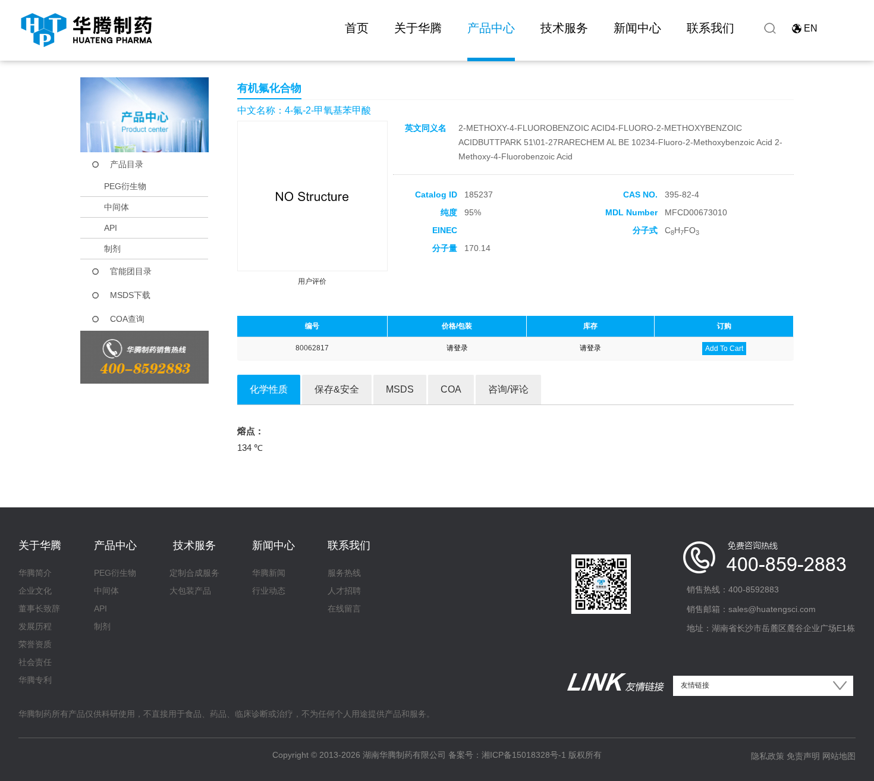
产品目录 (126, 164)
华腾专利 (35, 680)
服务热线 (344, 573)
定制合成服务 (194, 573)
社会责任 (35, 662)
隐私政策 (767, 756)
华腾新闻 (268, 573)
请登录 (457, 348)
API (110, 228)
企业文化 (35, 590)
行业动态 (268, 590)
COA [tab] (451, 389)
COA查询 (127, 319)
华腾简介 (35, 573)
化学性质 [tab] (269, 389)
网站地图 (839, 756)
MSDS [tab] (400, 389)
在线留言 (344, 608)
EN (811, 28)
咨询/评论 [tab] (508, 389)
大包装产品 (190, 590)
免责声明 (803, 756)
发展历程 (35, 626)
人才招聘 (344, 590)
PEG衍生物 (125, 186)
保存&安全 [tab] (337, 389)
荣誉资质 (35, 644)
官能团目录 (131, 271)
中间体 (116, 207)
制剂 (112, 248)
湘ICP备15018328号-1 (524, 755)
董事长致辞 (39, 608)
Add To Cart (724, 348)
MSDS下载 (130, 295)
